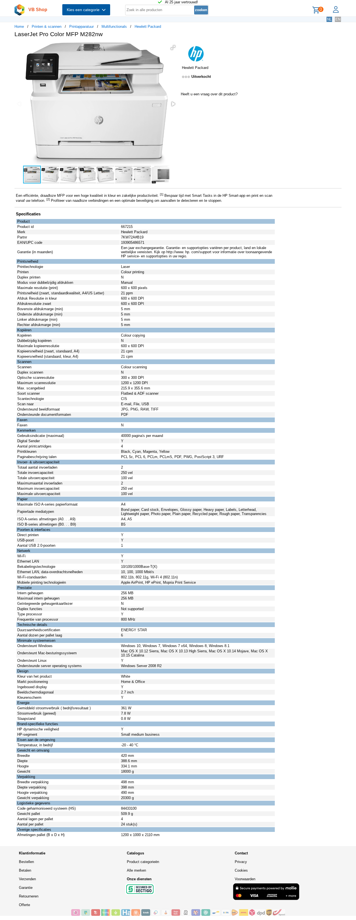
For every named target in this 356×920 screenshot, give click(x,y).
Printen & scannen (46, 26)
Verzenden (27, 879)
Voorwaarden (245, 879)
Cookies (241, 870)
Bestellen (26, 862)
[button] (173, 47)
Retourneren (28, 896)
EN (337, 19)
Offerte (24, 905)
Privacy (241, 862)
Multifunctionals (114, 26)
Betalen (25, 870)
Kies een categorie (84, 10)
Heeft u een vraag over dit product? (209, 94)
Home (19, 26)
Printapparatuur (81, 26)
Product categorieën (143, 862)
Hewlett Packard (148, 26)
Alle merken (136, 870)
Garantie (26, 888)
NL (329, 19)
